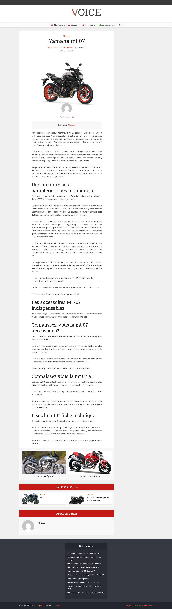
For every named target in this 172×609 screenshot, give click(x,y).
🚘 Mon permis (58, 25)
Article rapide (148, 606)
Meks (42, 605)
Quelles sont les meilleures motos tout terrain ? (84, 582)
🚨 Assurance (88, 25)
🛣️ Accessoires (106, 25)
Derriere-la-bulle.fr (54, 47)
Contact (140, 606)
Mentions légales (130, 606)
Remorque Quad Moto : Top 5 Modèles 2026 (84, 553)
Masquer (71, 125)
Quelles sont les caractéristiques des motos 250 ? (85, 575)
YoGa (72, 51)
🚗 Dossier (73, 25)
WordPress (57, 605)
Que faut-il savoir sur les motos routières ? (83, 567)
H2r (41, 497)
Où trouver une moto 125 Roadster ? (81, 571)
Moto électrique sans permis (77, 579)
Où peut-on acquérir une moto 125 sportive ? (84, 563)
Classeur (66, 36)
